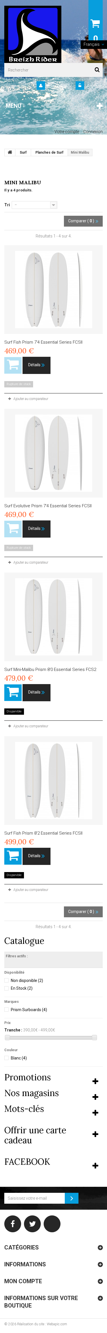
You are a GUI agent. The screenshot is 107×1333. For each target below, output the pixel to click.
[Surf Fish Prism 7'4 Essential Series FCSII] (53, 289)
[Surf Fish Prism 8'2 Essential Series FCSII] (53, 780)
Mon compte (23, 1281)
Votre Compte (57, 86)
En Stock (22, 988)
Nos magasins (31, 1093)
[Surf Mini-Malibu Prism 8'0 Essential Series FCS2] (53, 617)
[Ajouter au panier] (13, 692)
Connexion (94, 86)
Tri (7, 205)
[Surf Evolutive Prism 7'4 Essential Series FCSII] (53, 453)
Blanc (19, 1058)
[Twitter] (32, 1223)
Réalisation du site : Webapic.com (42, 1324)
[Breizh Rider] (32, 34)
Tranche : (13, 1030)
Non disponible (27, 980)
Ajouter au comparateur (30, 399)
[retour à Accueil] (10, 152)
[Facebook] (12, 1223)
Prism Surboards (29, 1009)
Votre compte (66, 131)
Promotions (27, 1077)
